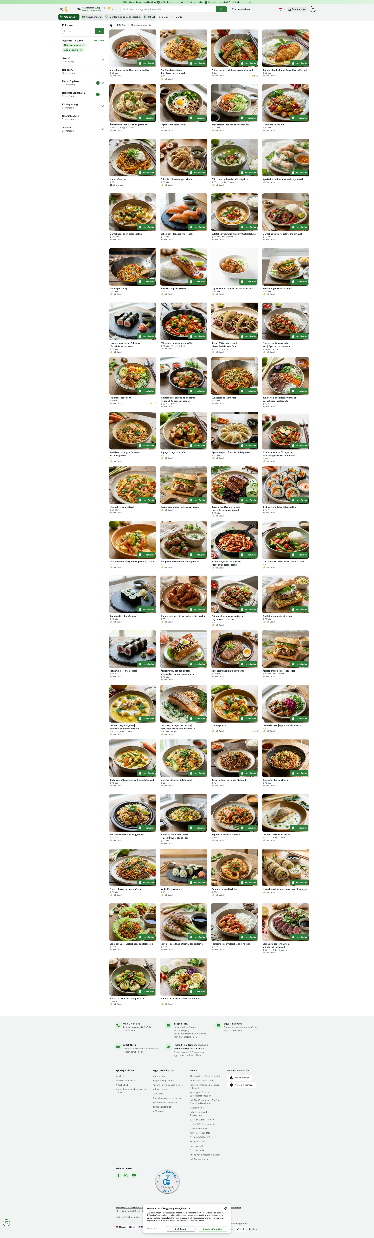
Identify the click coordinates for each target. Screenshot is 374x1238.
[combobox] (168, 9)
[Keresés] (221, 9)
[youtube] (134, 1175)
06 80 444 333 (131, 1023)
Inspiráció (164, 17)
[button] (297, 9)
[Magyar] (282, 9)
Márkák (179, 17)
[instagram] (126, 1175)
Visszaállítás (99, 40)
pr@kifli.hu (129, 1044)
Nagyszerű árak (94, 17)
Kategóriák (69, 17)
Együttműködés (233, 1023)
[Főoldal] (110, 25)
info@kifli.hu (181, 1023)
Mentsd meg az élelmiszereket (125, 17)
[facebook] (119, 1175)
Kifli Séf (151, 17)
